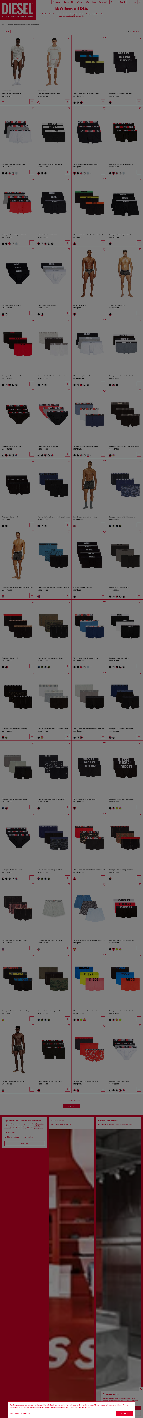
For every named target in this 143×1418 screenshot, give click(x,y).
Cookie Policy (86, 1407)
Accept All (124, 1413)
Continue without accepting (20, 1413)
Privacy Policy (73, 1407)
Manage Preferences (52, 1407)
